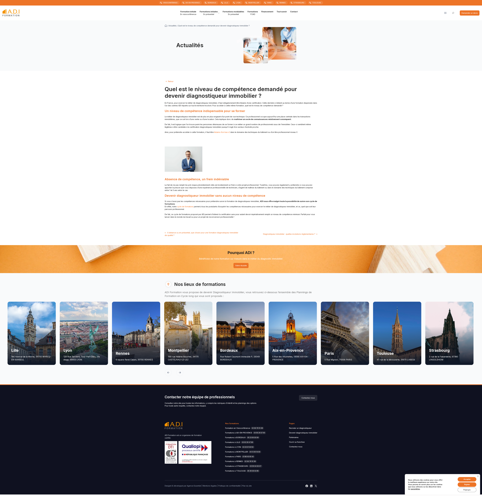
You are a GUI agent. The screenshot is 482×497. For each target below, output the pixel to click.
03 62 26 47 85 (247, 442)
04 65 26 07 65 (259, 433)
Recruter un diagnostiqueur (300, 428)
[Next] (180, 373)
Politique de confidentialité (229, 486)
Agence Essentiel (194, 486)
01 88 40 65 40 (248, 456)
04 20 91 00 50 (248, 447)
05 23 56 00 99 (253, 437)
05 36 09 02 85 (253, 471)
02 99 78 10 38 (257, 428)
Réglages (467, 490)
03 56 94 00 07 (255, 466)
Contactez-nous (308, 398)
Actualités (172, 26)
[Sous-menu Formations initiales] (218, 12)
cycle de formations (185, 206)
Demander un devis (470, 13)
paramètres (415, 489)
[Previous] (168, 373)
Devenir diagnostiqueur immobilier (303, 433)
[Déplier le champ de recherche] (453, 13)
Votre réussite (241, 265)
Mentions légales (210, 486)
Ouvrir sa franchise (297, 442)
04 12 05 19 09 (255, 452)
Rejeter (467, 484)
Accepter (467, 479)
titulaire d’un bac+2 (222, 132)
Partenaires (293, 437)
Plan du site (247, 486)
